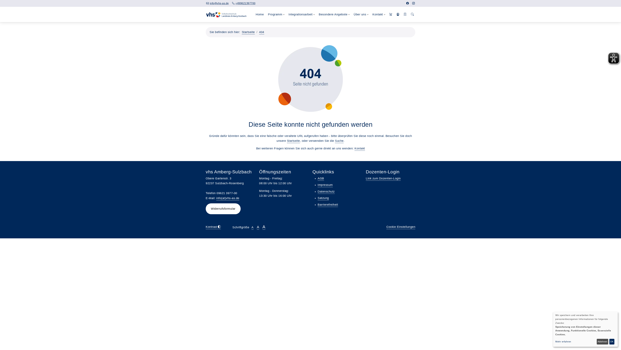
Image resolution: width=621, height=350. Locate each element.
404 (261, 32)
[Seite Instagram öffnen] (413, 3)
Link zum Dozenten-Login (383, 178)
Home (260, 14)
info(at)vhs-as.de (227, 198)
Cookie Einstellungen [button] (400, 226)
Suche (339, 140)
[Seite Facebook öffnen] (407, 3)
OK (611, 341)
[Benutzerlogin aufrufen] (398, 14)
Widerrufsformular (223, 208)
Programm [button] (275, 14)
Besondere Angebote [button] (333, 14)
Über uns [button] (360, 14)
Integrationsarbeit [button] (300, 14)
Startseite (248, 32)
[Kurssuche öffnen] (412, 14)
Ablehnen (602, 341)
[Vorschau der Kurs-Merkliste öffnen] (405, 14)
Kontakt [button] (377, 14)
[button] (391, 14)
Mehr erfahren (563, 341)
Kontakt (359, 148)
